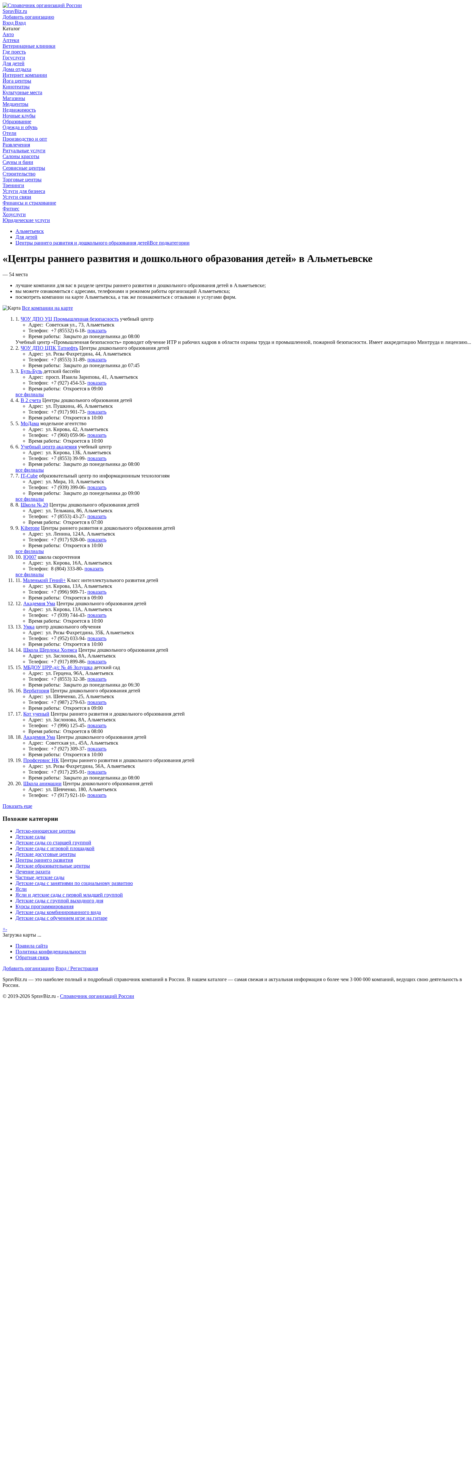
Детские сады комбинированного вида (58, 912)
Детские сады (30, 836)
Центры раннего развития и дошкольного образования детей (82, 243)
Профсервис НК (41, 760)
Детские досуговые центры (45, 854)
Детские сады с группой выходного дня (59, 900)
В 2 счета (31, 400)
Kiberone (30, 528)
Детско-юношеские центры (45, 831)
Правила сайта (31, 946)
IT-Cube (29, 475)
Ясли (21, 889)
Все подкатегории (170, 243)
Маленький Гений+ (44, 580)
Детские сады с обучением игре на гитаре (61, 918)
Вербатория (36, 690)
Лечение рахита (32, 871)
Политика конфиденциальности (50, 951)
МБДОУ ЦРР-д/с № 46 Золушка (58, 667)
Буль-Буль (31, 371)
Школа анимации (42, 783)
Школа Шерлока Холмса (50, 650)
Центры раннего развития (44, 860)
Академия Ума (39, 603)
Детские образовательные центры (52, 866)
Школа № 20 (34, 504)
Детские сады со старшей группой (53, 842)
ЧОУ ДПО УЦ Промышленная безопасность (70, 319)
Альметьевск (29, 231)
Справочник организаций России (97, 996)
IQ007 (29, 557)
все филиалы (29, 394)
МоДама (30, 423)
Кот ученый (36, 714)
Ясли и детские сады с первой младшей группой (69, 895)
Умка (29, 626)
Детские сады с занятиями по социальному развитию (74, 883)
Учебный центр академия (49, 446)
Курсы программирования (44, 906)
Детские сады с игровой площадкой (54, 848)
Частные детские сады (39, 877)
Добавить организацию (28, 968)
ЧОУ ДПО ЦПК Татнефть (49, 348)
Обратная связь (32, 957)
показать (96, 330)
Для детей (26, 237)
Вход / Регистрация (76, 968)
